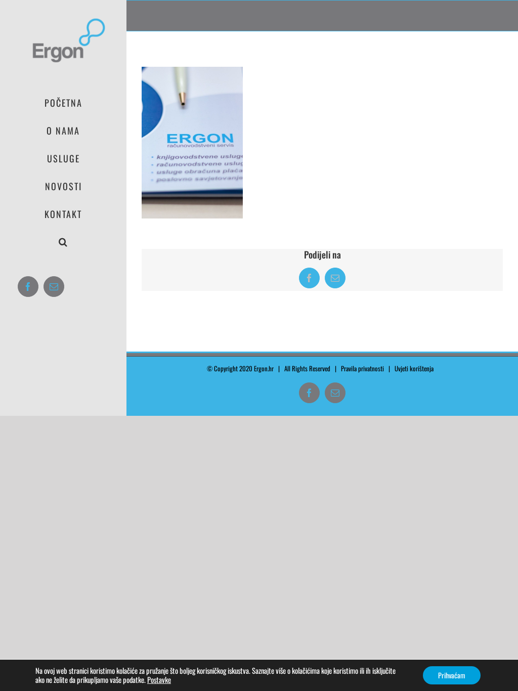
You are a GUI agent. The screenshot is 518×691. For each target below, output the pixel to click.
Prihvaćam (451, 675)
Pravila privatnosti (362, 368)
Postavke (159, 679)
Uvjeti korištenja (416, 368)
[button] (63, 242)
